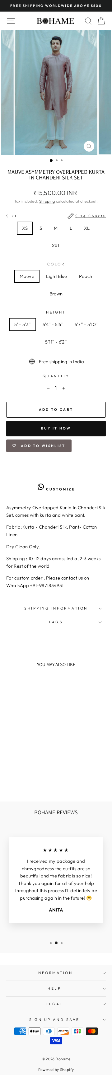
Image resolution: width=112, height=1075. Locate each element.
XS (25, 228)
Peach (85, 276)
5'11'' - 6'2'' (56, 342)
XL (87, 228)
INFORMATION (54, 972)
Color (56, 264)
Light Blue (56, 276)
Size (56, 215)
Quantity (56, 376)
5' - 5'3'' (22, 324)
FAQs (56, 622)
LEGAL (54, 1004)
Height (56, 312)
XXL (56, 246)
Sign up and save (54, 1019)
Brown (56, 294)
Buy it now (56, 428)
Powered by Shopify (56, 1069)
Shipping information (56, 608)
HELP (54, 988)
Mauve (27, 276)
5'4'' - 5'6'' (53, 324)
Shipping (47, 200)
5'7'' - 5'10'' (86, 324)
